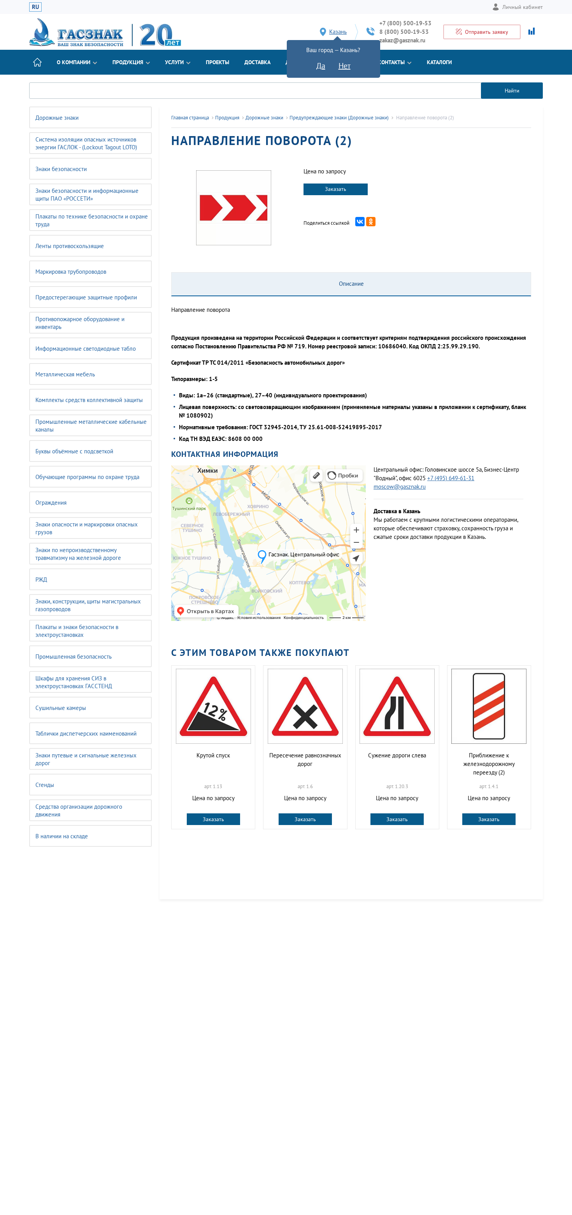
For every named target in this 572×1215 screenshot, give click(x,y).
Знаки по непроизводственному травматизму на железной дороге (78, 553)
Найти (512, 90)
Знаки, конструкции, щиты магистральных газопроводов (88, 605)
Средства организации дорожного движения (78, 810)
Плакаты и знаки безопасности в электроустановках (76, 630)
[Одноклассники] (370, 221)
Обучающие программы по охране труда (87, 477)
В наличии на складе (61, 836)
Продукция (127, 62)
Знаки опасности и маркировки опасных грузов (86, 528)
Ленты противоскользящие (69, 246)
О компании (73, 62)
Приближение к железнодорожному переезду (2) (489, 764)
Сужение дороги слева (397, 755)
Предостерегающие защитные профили (86, 297)
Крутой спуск (213, 755)
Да (320, 66)
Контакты (391, 62)
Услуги (174, 62)
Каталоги (439, 62)
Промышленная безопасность (73, 656)
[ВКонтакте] (360, 221)
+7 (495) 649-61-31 (450, 478)
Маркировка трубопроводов (70, 271)
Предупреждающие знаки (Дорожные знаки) (339, 117)
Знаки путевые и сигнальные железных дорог (86, 759)
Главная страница (190, 117)
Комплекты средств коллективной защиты (89, 400)
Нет (345, 66)
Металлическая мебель (65, 374)
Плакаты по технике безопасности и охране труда (91, 220)
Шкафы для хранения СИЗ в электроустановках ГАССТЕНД (73, 682)
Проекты (217, 62)
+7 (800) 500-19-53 (405, 23)
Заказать (335, 188)
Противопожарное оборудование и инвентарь (80, 322)
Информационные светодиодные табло (85, 348)
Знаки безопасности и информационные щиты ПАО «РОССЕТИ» (87, 194)
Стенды (44, 784)
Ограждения (51, 502)
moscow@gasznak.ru (400, 486)
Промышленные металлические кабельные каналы (91, 425)
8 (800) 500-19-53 (404, 31)
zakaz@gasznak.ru (402, 40)
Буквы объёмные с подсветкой (74, 451)
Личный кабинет (522, 6)
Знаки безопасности (61, 169)
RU (35, 6)
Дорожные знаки (57, 117)
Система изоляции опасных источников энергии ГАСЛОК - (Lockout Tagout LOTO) (86, 143)
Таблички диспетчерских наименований (86, 733)
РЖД (41, 579)
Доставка (257, 62)
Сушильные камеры (60, 708)
